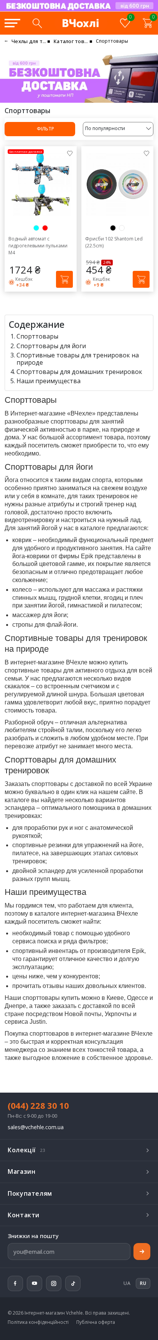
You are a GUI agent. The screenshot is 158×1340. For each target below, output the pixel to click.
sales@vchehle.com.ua (36, 1127)
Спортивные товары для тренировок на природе (77, 359)
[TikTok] (73, 1283)
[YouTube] (34, 1283)
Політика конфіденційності (38, 1322)
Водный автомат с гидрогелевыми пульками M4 (37, 245)
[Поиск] (37, 23)
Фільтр (45, 128)
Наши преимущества (48, 381)
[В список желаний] (70, 153)
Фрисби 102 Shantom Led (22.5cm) (114, 242)
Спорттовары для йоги (51, 346)
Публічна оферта (95, 1322)
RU (111, 11)
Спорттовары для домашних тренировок (79, 371)
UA (126, 1283)
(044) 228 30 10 (38, 1105)
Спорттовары (37, 336)
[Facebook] (15, 1283)
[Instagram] (53, 1283)
